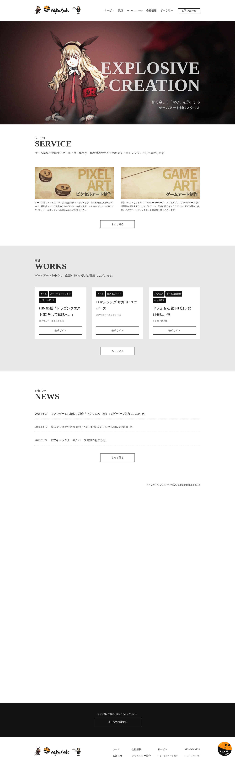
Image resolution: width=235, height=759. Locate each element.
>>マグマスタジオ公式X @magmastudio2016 (173, 484)
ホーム (116, 749)
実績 (120, 10)
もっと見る (117, 224)
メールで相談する (117, 722)
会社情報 (151, 10)
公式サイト (61, 330)
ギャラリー (166, 10)
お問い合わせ (189, 10)
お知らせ (117, 755)
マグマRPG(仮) (193, 756)
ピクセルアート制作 (168, 756)
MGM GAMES (135, 10)
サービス (109, 10)
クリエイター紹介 (141, 755)
